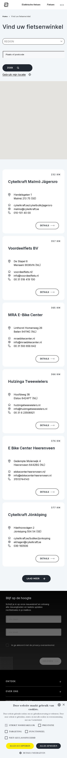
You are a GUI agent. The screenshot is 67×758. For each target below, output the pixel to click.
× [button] (63, 705)
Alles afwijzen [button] (48, 746)
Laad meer (33, 578)
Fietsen (50, 4)
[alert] (33, 729)
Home (4, 16)
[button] (33, 752)
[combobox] (4, 41)
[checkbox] (7, 645)
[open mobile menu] (62, 5)
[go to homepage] (5, 5)
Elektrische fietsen (31, 4)
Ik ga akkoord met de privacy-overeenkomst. (33, 645)
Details (44, 225)
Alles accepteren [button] (20, 746)
